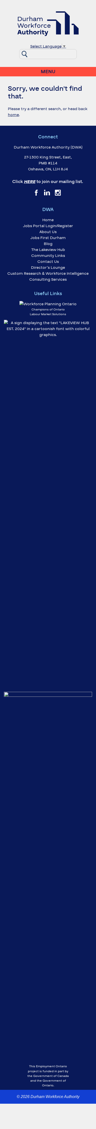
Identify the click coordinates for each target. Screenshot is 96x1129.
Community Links (48, 255)
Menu (48, 71)
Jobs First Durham (48, 238)
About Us (48, 232)
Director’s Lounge (48, 267)
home (13, 115)
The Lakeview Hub (48, 249)
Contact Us (48, 261)
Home (48, 220)
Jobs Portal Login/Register (48, 226)
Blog (48, 243)
